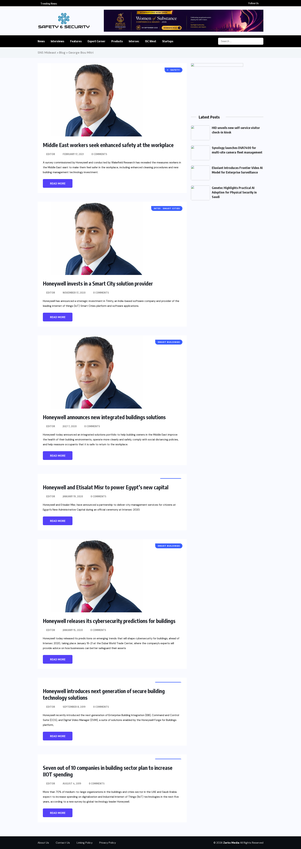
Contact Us (63, 842)
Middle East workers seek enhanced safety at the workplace (108, 145)
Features (76, 41)
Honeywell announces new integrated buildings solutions (104, 417)
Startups (167, 41)
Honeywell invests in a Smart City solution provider (98, 283)
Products (117, 41)
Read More (57, 183)
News (41, 41)
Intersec (134, 41)
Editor (50, 154)
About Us (43, 842)
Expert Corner (96, 41)
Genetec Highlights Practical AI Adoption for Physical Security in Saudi (234, 192)
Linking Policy (84, 842)
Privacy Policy (107, 842)
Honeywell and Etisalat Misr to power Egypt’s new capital (105, 487)
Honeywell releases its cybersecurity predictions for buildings (109, 621)
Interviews (57, 41)
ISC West (150, 41)
